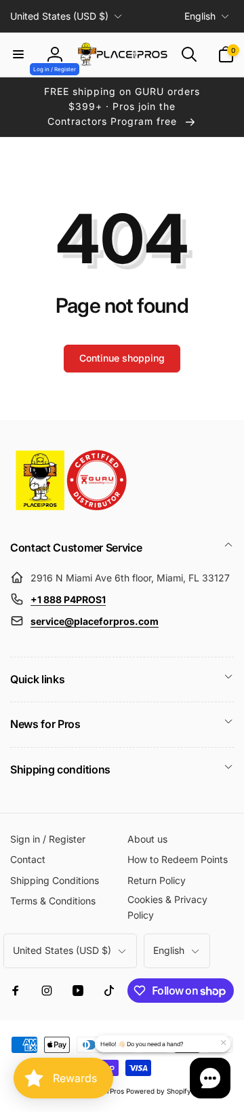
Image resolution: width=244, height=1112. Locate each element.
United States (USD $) (59, 16)
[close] (223, 1042)
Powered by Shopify (158, 1091)
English (200, 16)
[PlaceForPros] (71, 510)
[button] (18, 54)
